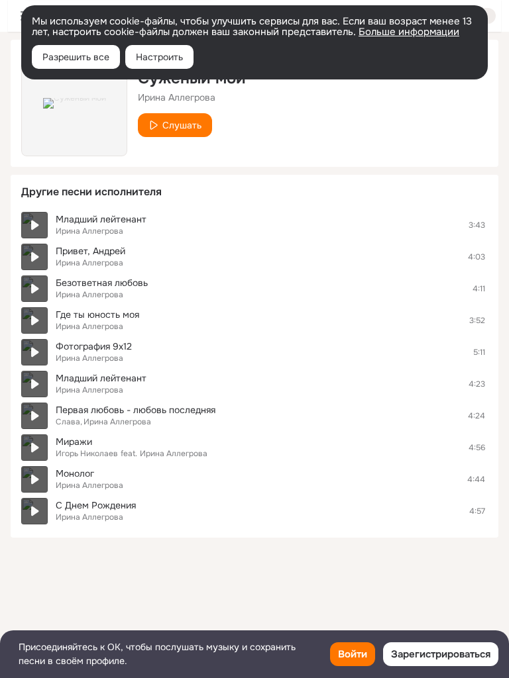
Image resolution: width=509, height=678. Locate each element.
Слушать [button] (181, 125)
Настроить (159, 57)
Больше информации (409, 31)
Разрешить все (75, 57)
